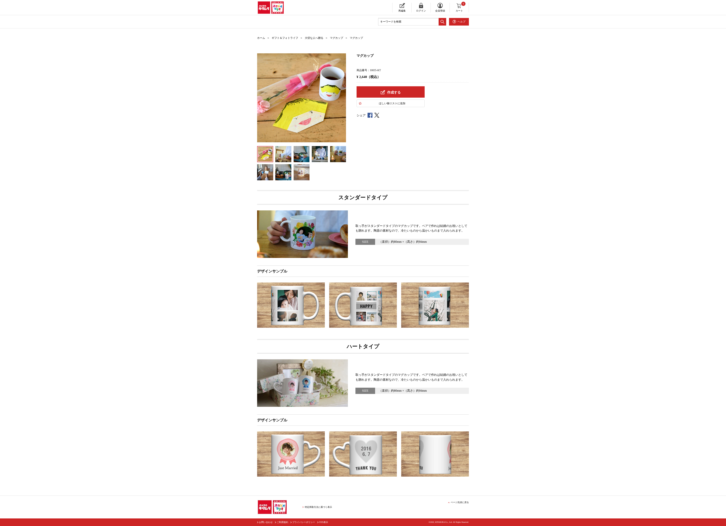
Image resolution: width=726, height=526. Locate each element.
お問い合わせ (266, 522)
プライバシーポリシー (303, 522)
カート (460, 7)
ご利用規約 (282, 522)
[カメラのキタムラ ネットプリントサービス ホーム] (294, 7)
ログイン (421, 10)
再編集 (402, 10)
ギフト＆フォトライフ (285, 38)
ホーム (261, 38)
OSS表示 (323, 522)
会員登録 (440, 10)
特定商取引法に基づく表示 (318, 507)
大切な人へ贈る (314, 38)
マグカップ (336, 38)
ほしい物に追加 (392, 103)
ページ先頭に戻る (460, 502)
